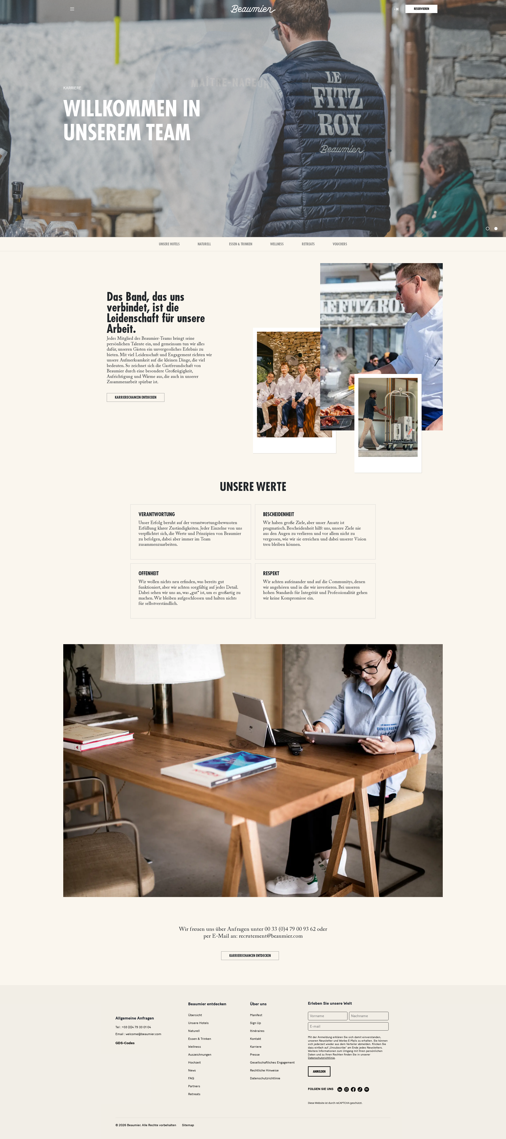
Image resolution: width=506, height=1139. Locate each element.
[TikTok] (360, 1088)
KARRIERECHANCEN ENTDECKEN (135, 397)
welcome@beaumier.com (143, 1034)
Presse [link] (255, 1054)
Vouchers (340, 244)
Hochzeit (194, 1062)
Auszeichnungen (199, 1054)
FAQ (191, 1078)
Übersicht (195, 1015)
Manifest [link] (256, 1015)
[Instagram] (346, 1088)
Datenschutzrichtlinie (321, 1058)
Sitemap (188, 1125)
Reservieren (421, 8)
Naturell (204, 244)
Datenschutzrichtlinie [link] (265, 1078)
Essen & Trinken (240, 244)
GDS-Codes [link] (125, 1043)
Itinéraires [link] (257, 1031)
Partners (194, 1086)
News (192, 1070)
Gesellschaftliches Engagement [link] (272, 1062)
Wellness (277, 244)
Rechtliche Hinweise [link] (264, 1070)
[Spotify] (366, 1088)
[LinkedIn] (339, 1088)
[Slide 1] (487, 228)
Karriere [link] (255, 1047)
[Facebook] (353, 1088)
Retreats (308, 244)
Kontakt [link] (255, 1039)
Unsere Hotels (169, 244)
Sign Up (255, 1023)
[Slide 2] (495, 228)
